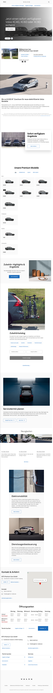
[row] (10, 182)
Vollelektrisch (22, 172)
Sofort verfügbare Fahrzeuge (18, 5)
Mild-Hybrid (35, 172)
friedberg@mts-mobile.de (39, 56)
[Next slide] (9, 38)
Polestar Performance (23, 346)
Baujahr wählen (34, 351)
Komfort (23, 342)
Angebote (30, 661)
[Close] (45, 580)
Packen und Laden (14, 342)
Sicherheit (29, 342)
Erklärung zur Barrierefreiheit (43, 685)
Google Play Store (9, 420)
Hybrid (28, 172)
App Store (21, 420)
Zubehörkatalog (26, 365)
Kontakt (33, 685)
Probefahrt (42, 628)
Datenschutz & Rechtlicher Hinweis (16, 685)
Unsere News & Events (32, 664)
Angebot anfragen (29, 5)
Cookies (6, 685)
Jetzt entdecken (14, 276)
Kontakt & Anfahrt (25, 54)
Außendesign (13, 346)
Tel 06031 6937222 (38, 54)
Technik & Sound (38, 342)
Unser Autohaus (24, 56)
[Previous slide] (6, 38)
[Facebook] (22, 62)
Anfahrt (5, 582)
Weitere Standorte (15, 582)
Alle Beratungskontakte (7, 598)
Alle (15, 172)
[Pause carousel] (12, 38)
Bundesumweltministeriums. (45, 115)
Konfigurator (30, 657)
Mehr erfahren (10, 28)
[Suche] (49, 2)
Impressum (28, 685)
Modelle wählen (14, 351)
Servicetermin (37, 5)
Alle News (26, 461)
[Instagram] (25, 62)
